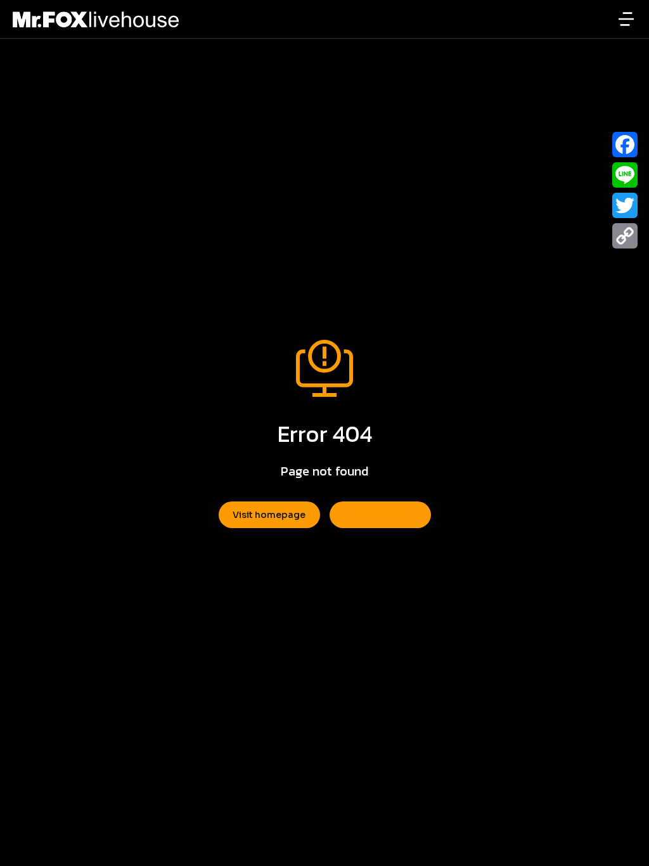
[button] (626, 19)
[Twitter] (625, 205)
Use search (380, 514)
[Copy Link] (625, 236)
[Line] (625, 175)
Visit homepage (269, 514)
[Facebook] (625, 144)
